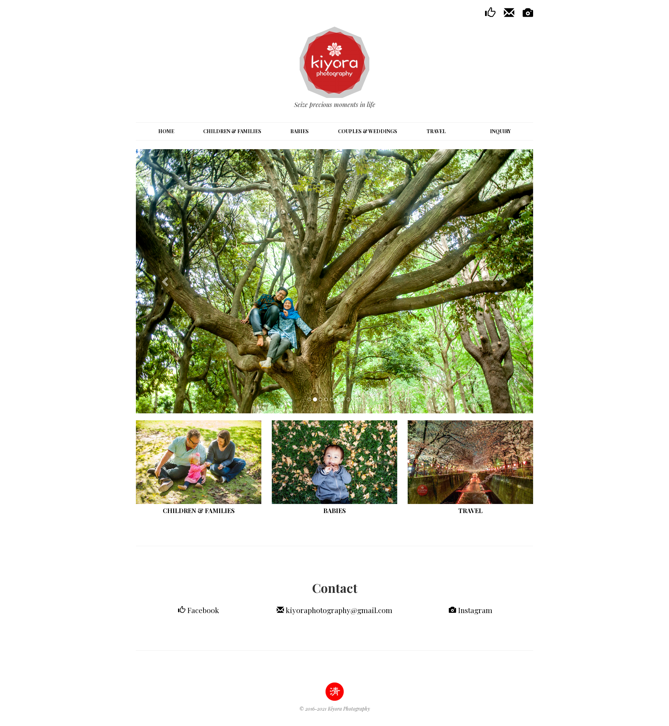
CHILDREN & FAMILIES (232, 131)
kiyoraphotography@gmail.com (339, 610)
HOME (166, 131)
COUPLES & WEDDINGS (367, 131)
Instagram (474, 610)
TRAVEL (436, 131)
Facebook (202, 610)
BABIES (299, 131)
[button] (165, 281)
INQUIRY (500, 131)
